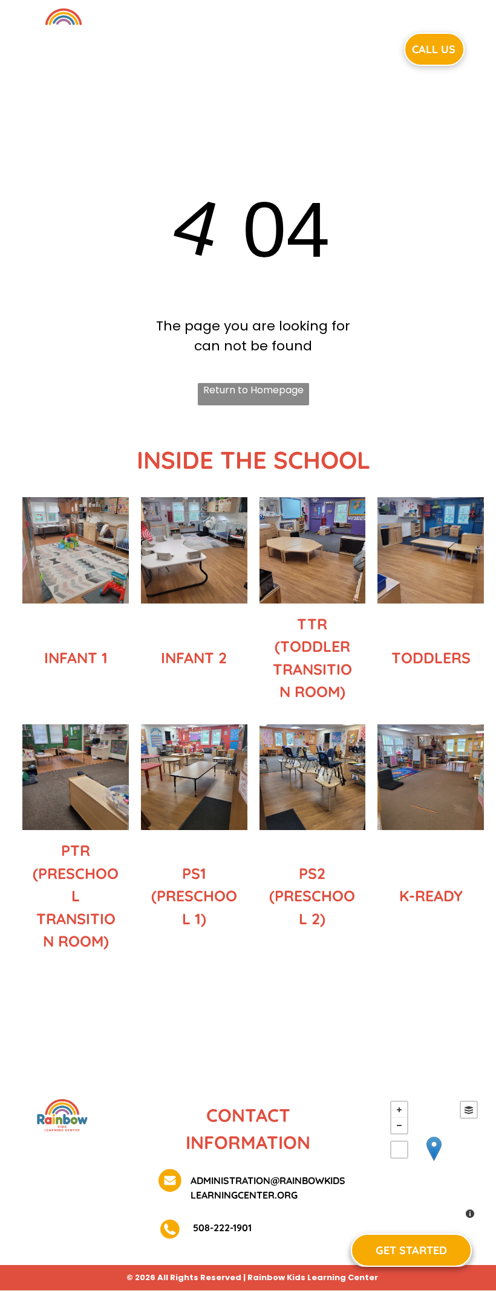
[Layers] (469, 1110)
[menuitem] (169, 47)
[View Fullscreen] (399, 1149)
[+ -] (434, 1161)
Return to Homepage (253, 390)
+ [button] (399, 1110)
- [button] (399, 1125)
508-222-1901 (221, 1228)
